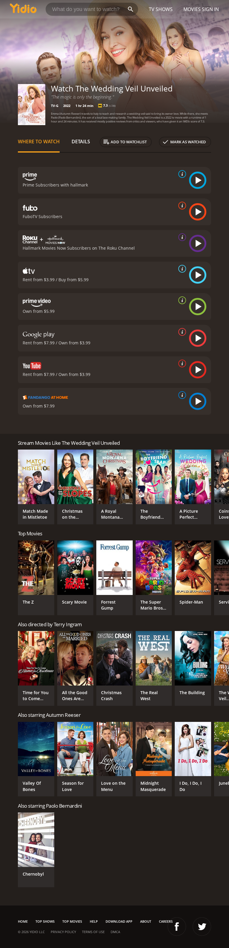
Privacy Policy (63, 932)
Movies (192, 9)
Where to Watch (39, 141)
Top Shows (45, 921)
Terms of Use (93, 932)
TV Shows (161, 9)
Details (81, 141)
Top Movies (72, 921)
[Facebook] (177, 926)
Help (94, 921)
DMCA (115, 932)
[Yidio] (23, 9)
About (145, 921)
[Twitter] (202, 926)
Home (23, 921)
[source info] (181, 174)
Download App (119, 921)
